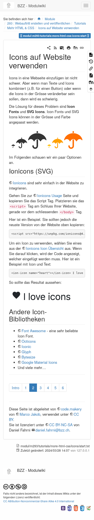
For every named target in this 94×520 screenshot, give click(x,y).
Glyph (26, 351)
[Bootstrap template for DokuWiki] (63, 508)
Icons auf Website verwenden (58, 28)
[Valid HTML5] (76, 508)
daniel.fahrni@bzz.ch (52, 430)
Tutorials (80, 23)
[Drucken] (68, 47)
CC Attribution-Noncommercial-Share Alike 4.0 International (38, 501)
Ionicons (19, 182)
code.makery (71, 409)
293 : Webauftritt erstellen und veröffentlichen (38, 23)
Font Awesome (34, 330)
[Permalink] (82, 47)
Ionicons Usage (49, 195)
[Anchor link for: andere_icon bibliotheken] (48, 318)
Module (50, 19)
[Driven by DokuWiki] (88, 508)
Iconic (26, 346)
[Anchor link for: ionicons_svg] (56, 170)
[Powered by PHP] (69, 508)
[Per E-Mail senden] (62, 47)
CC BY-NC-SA (61, 424)
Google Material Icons (39, 362)
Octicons (29, 341)
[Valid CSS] (82, 508)
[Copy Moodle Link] (75, 47)
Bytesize (28, 357)
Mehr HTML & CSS (20, 28)
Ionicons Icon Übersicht (45, 248)
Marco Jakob (30, 414)
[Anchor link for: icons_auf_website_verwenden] (51, 65)
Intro (15, 387)
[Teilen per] (49, 47)
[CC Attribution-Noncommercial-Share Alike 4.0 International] (15, 486)
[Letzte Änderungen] (55, 47)
